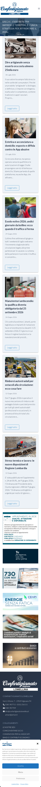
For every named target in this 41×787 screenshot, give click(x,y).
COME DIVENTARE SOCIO (13, 731)
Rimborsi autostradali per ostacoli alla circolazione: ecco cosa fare (19, 385)
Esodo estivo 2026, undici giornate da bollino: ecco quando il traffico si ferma (19, 225)
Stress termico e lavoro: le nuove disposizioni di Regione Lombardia (19, 464)
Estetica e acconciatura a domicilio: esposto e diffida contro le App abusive (20, 145)
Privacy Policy (24, 784)
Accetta (21, 766)
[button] (37, 743)
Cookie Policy (15, 784)
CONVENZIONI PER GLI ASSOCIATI (16, 734)
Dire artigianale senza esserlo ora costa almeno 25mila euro (19, 66)
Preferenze (20, 778)
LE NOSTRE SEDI (9, 727)
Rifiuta (20, 772)
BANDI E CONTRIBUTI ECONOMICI (16, 737)
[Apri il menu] (39, 8)
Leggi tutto (12, 108)
